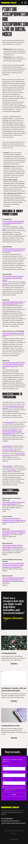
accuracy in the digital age (9, 429)
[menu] (25, 2)
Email (4, 780)
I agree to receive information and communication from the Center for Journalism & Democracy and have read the (15, 788)
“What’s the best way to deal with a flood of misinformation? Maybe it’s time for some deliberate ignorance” (13, 364)
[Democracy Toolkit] (9, 2)
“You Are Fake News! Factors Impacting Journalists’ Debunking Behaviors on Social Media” (13, 579)
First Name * (6, 765)
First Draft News (7, 446)
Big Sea (16, 839)
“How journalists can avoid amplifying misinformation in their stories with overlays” (12, 278)
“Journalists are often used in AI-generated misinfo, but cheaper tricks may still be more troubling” (14, 520)
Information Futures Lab (9, 449)
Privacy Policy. (13, 789)
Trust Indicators (11, 469)
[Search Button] (22, 2)
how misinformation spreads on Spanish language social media (12, 431)
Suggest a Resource (13, 618)
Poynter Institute (9, 422)
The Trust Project (7, 466)
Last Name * (6, 772)
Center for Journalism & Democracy (11, 812)
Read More (14, 663)
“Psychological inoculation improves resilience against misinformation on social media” (12, 547)
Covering (8, 653)
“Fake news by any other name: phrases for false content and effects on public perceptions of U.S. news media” (13, 565)
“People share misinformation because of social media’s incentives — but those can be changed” (13, 532)
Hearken (3, 814)
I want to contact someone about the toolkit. (13, 823)
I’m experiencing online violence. (10, 821)
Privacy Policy (13, 833)
